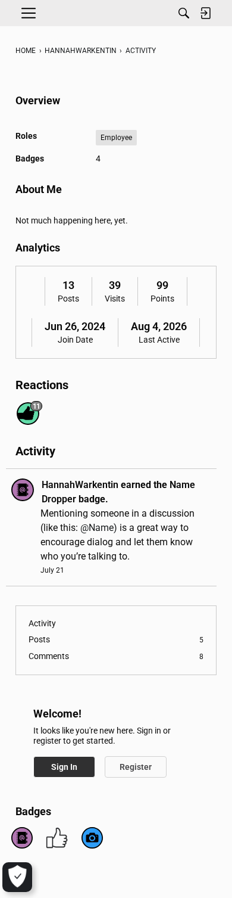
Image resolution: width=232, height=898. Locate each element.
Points (162, 298)
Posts (68, 298)
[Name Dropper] (22, 837)
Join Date (75, 339)
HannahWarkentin (80, 484)
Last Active (159, 339)
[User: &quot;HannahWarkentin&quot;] (23, 490)
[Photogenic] (92, 837)
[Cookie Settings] (17, 877)
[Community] (116, 13)
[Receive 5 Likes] (57, 837)
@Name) (98, 527)
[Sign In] (205, 13)
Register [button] (136, 767)
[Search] (184, 13)
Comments (116, 656)
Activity (42, 623)
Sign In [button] (64, 767)
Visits (115, 298)
